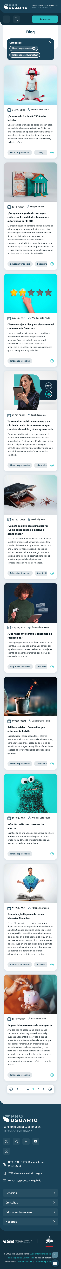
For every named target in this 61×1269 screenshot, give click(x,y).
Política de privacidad (45, 1261)
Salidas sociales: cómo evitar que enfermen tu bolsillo (26, 729)
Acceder (44, 20)
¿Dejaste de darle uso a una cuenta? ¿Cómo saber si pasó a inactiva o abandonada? (27, 530)
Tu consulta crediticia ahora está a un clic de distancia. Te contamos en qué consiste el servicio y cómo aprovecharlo (30, 425)
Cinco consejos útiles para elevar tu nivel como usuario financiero (30, 326)
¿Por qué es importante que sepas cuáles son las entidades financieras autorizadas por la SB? (28, 217)
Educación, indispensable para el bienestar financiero (25, 916)
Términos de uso (25, 1261)
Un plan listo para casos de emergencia (29, 1025)
